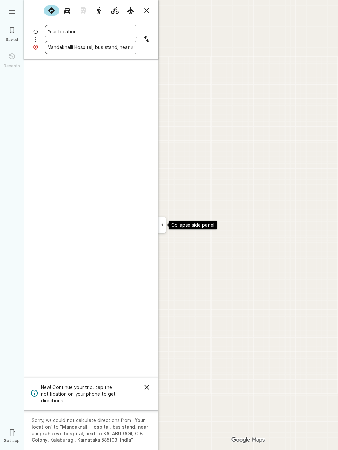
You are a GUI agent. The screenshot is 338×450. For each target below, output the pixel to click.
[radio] (51, 10)
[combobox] (91, 31)
